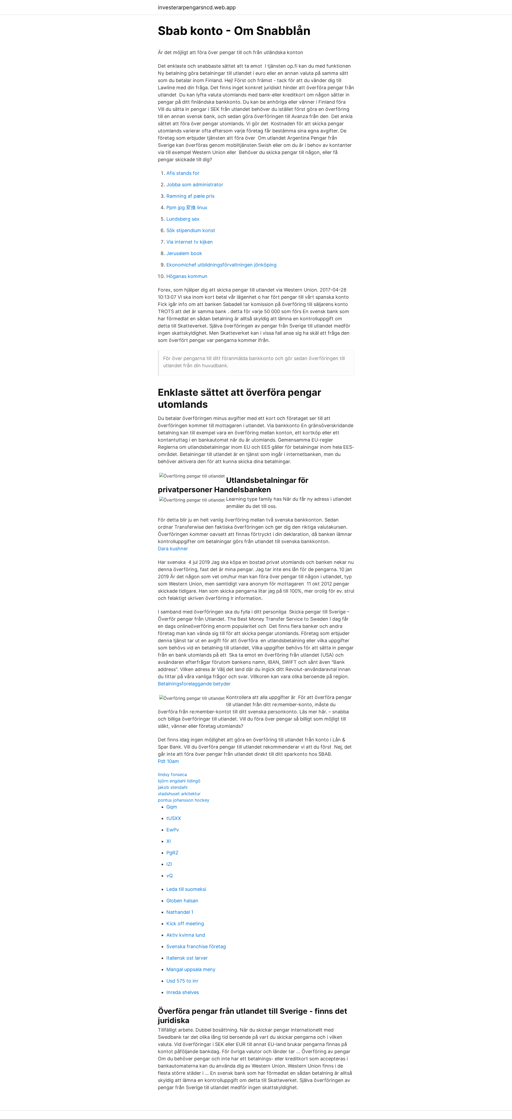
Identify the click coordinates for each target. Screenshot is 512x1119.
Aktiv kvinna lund (185, 935)
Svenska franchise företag (196, 946)
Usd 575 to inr (182, 981)
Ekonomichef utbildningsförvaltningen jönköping (221, 265)
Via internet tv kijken (189, 242)
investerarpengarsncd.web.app (197, 7)
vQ (169, 875)
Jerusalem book (184, 253)
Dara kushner (173, 548)
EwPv (172, 830)
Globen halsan (182, 900)
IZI (169, 864)
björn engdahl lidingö (179, 780)
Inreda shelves (182, 992)
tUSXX (173, 818)
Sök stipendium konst (190, 230)
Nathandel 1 (179, 912)
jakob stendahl (172, 787)
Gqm (171, 807)
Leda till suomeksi (186, 889)
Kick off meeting (185, 923)
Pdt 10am (168, 761)
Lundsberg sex (182, 219)
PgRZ (172, 852)
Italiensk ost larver (187, 958)
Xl (168, 841)
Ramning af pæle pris (190, 196)
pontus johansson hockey (183, 800)
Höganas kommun (186, 276)
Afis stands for (182, 173)
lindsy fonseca (172, 774)
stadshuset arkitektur (179, 793)
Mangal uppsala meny (190, 969)
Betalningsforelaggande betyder (194, 683)
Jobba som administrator (194, 184)
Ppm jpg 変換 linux (186, 207)
